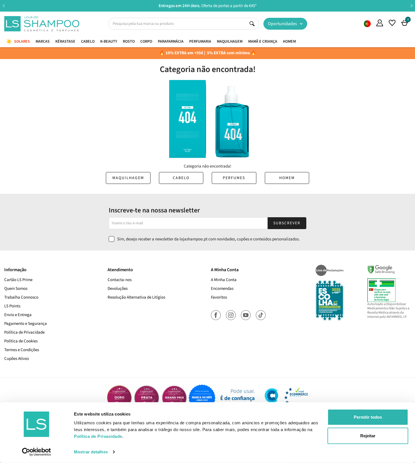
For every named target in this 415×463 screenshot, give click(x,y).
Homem (287, 178)
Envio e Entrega (18, 315)
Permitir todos (368, 417)
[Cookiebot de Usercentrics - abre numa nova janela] (36, 452)
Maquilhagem (128, 178)
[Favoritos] (392, 23)
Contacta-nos (120, 280)
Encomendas (222, 289)
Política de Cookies (21, 341)
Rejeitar (367, 435)
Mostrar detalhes (91, 451)
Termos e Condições (21, 350)
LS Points (12, 306)
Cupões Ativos (16, 359)
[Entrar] (380, 23)
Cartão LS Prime (18, 280)
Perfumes (234, 178)
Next (411, 5)
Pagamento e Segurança (25, 324)
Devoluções (118, 289)
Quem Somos (367, 24)
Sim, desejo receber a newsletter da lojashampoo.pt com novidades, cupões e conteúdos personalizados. (208, 239)
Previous (3, 5)
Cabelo (181, 178)
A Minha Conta (224, 280)
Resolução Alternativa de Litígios (136, 297)
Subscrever (286, 223)
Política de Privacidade (24, 332)
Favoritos (219, 297)
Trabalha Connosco (21, 297)
